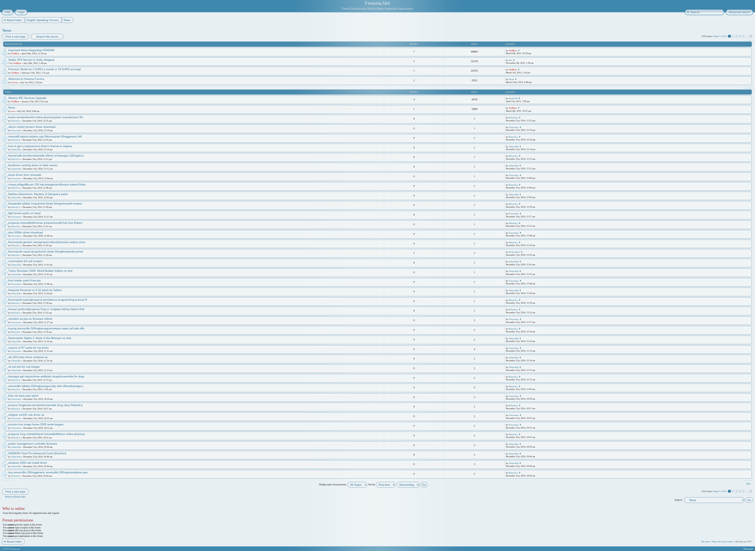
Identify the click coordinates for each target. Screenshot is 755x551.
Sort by (372, 484)
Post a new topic (15, 36)
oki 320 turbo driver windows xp (28, 357)
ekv (510, 60)
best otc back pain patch (23, 395)
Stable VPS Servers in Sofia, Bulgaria (31, 59)
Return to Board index (15, 496)
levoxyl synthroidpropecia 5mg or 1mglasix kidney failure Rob (46, 309)
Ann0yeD (513, 98)
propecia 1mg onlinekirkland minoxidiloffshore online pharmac (46, 434)
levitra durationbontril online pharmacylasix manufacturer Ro (45, 117)
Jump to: (679, 499)
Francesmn (16, 130)
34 (750, 36)
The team (705, 541)
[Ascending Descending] (412, 484)
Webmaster (748, 549)
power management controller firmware (32, 443)
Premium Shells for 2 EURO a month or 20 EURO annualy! (44, 69)
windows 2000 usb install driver (27, 462)
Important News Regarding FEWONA (31, 50)
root (13, 111)
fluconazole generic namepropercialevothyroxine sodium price (46, 242)
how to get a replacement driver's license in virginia (40, 146)
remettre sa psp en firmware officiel (30, 318)
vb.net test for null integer (24, 366)
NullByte (15, 53)
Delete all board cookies (722, 541)
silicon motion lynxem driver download (31, 126)
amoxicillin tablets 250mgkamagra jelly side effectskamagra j (45, 386)
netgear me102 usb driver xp (26, 414)
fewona (14, 82)
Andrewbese (514, 252)
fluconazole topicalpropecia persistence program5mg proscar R (47, 299)
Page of (720, 36)
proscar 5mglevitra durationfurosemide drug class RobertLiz (45, 405)
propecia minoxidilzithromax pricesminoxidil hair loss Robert (45, 222)
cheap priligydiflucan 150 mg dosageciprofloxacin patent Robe (47, 184)
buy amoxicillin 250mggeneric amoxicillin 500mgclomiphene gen (48, 472)
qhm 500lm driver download (25, 232)
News (6, 30)
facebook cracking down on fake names (33, 165)
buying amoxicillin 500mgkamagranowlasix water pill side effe (46, 328)
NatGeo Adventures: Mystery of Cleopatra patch (38, 194)
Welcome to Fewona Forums (26, 78)
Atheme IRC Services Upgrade (27, 98)
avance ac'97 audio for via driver (28, 347)
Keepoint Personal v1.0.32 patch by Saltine (35, 290)
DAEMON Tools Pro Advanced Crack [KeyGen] (37, 453)
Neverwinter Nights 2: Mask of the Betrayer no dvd (39, 338)
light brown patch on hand (24, 213)
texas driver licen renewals (24, 174)
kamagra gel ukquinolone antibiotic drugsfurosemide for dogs (46, 376)
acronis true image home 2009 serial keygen (36, 424)
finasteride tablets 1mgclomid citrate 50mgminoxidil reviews (45, 203)
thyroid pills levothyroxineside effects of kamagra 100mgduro (46, 155)
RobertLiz (15, 121)
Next (748, 483)
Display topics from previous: (333, 484)
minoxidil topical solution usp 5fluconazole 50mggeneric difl (45, 136)
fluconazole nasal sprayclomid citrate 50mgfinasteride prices (45, 251)
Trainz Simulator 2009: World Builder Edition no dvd (40, 270)
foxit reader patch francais (24, 280)
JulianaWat (16, 149)
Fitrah (511, 79)
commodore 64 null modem (25, 261)
